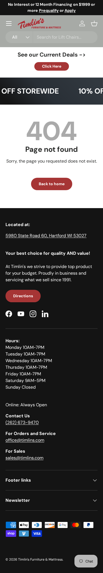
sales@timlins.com (24, 458)
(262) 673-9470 (22, 422)
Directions (23, 295)
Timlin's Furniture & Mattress (40, 559)
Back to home (52, 183)
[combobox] (51, 37)
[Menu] (9, 23)
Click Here (51, 66)
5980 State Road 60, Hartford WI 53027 (46, 235)
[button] (94, 23)
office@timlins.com (24, 440)
